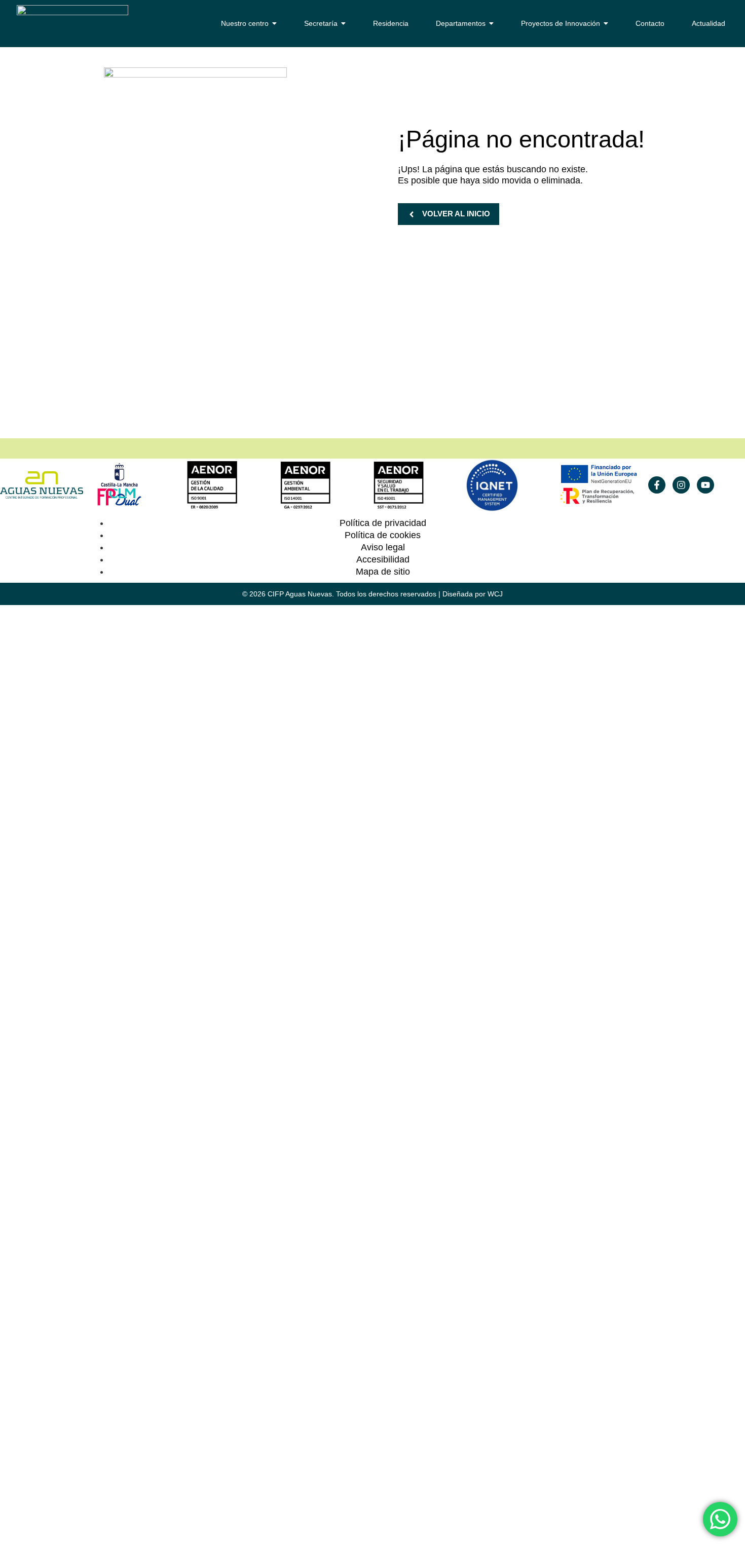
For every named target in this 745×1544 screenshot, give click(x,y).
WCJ (495, 594)
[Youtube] (705, 485)
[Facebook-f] (656, 485)
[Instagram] (681, 485)
